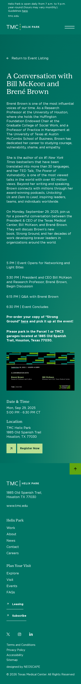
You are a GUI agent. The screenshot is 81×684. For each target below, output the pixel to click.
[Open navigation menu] (70, 27)
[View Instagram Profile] (19, 633)
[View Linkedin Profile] (31, 633)
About (11, 534)
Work (10, 528)
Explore (12, 573)
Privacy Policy (15, 650)
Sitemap (12, 659)
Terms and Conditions (20, 644)
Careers (12, 553)
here (25, 10)
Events (11, 586)
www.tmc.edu (17, 506)
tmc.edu (13, 15)
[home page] (23, 27)
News (10, 540)
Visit (9, 580)
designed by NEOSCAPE (23, 666)
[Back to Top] (75, 469)
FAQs (10, 592)
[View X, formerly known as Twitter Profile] (8, 633)
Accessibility (14, 655)
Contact (12, 547)
